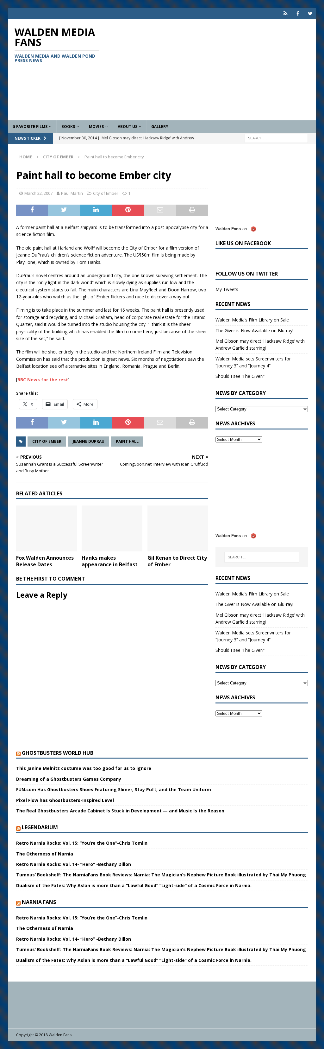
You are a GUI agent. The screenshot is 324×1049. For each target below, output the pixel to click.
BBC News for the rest (42, 380)
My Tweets (226, 289)
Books (68, 126)
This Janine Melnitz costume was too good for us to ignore (83, 768)
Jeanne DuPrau (88, 441)
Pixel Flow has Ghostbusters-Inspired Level (65, 800)
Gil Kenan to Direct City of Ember (177, 561)
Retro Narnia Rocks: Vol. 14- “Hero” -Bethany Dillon (73, 864)
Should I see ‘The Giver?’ (240, 376)
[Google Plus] (285, 13)
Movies (96, 126)
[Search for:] (276, 138)
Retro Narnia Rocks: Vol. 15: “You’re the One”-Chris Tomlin (81, 843)
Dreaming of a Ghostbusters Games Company (68, 779)
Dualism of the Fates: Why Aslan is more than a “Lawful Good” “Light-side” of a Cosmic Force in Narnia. (134, 885)
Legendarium (40, 827)
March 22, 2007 (38, 193)
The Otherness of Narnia (44, 854)
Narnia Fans (39, 902)
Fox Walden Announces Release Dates (45, 561)
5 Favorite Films (30, 126)
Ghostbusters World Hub (57, 752)
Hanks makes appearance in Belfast (110, 561)
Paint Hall (127, 441)
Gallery (159, 126)
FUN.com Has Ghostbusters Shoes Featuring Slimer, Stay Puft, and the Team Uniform (113, 789)
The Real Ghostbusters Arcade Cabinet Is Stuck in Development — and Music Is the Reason (120, 811)
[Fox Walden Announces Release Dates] (46, 528)
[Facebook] (297, 13)
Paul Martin (72, 193)
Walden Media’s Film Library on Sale (252, 320)
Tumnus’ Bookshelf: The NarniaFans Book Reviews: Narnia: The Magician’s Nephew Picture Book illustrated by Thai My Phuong (161, 875)
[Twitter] (310, 13)
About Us (127, 126)
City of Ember (105, 193)
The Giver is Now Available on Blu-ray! (254, 330)
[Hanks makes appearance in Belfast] (112, 528)
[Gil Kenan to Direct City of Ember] (177, 528)
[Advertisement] (211, 69)
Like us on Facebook (243, 243)
